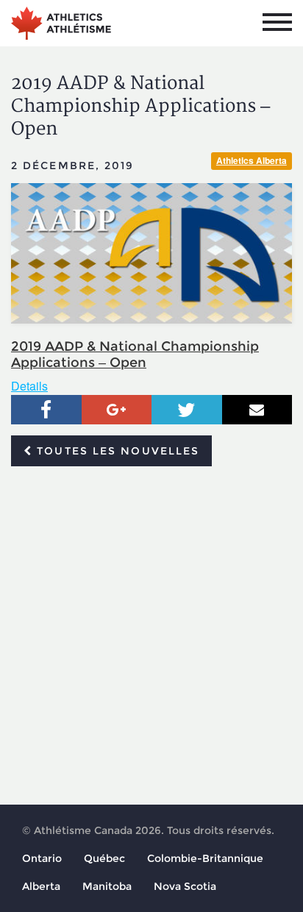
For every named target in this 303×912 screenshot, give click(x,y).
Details (29, 385)
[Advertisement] (151, 636)
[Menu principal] (277, 22)
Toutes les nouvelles (115, 450)
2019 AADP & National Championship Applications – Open (135, 354)
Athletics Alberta (251, 160)
